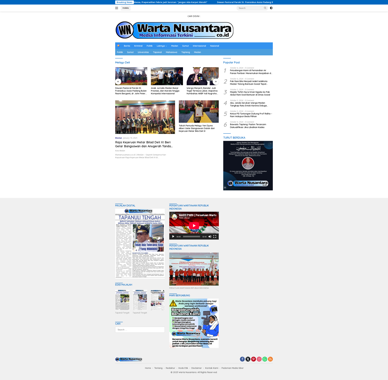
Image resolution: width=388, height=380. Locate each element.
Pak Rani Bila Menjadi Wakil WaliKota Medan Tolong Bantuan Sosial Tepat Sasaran (248, 82)
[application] (194, 226)
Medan (174, 45)
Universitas (143, 52)
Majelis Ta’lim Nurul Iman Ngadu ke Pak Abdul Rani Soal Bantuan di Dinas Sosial (250, 93)
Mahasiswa (171, 52)
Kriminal (138, 45)
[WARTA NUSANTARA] (174, 29)
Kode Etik (183, 368)
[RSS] (270, 359)
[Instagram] (259, 359)
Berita (127, 45)
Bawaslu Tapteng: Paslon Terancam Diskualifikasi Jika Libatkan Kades (248, 125)
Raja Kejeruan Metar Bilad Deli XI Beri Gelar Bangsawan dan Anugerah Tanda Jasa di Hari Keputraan (143, 146)
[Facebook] (242, 359)
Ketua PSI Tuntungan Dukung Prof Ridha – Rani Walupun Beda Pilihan (251, 115)
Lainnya (161, 45)
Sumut (185, 45)
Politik (150, 45)
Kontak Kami (211, 368)
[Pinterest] (253, 359)
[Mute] (209, 236)
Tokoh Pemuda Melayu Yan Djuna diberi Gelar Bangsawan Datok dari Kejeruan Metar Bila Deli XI (197, 128)
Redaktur (170, 368)
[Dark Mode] (271, 8)
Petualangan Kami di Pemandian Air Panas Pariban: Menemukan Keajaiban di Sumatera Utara (250, 71)
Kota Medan (120, 150)
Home (148, 368)
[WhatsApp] (264, 359)
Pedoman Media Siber (233, 368)
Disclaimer (196, 368)
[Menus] (117, 8)
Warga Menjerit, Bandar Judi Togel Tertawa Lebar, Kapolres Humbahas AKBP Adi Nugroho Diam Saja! (202, 91)
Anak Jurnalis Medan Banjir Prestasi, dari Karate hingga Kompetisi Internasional (165, 91)
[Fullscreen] (214, 236)
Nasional (214, 45)
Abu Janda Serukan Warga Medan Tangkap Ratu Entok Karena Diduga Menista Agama (248, 104)
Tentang (158, 368)
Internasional (199, 45)
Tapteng (185, 52)
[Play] (173, 236)
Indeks (126, 8)
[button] (265, 7)
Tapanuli (157, 52)
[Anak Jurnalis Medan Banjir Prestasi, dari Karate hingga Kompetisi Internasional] (167, 76)
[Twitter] (248, 359)
